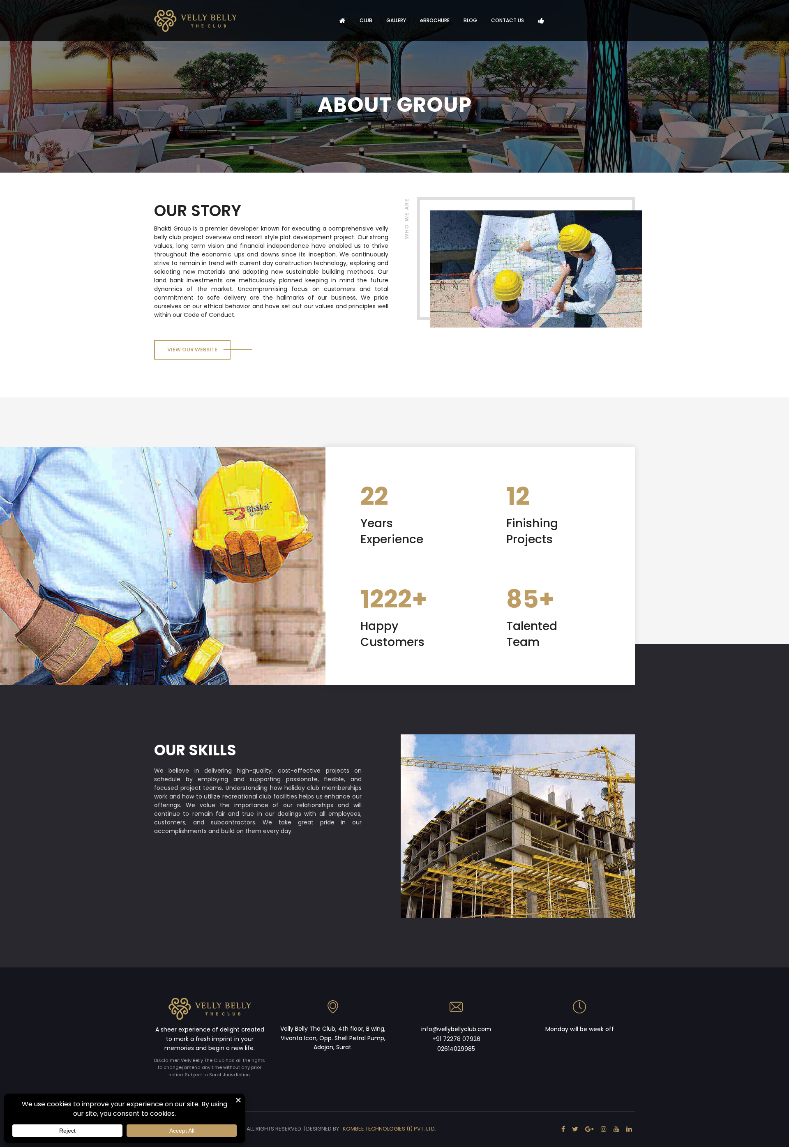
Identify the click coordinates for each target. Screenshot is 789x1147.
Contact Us (507, 20)
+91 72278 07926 (456, 1039)
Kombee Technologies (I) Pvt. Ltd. (389, 1129)
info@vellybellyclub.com (456, 1029)
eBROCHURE (435, 20)
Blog (470, 20)
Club (366, 20)
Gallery (396, 20)
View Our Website (192, 349)
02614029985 (456, 1049)
